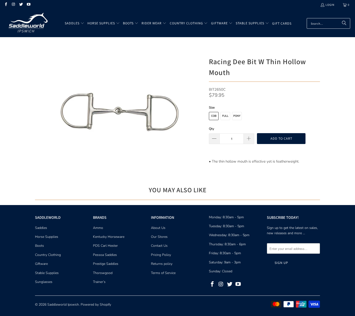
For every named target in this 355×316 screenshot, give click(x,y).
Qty (211, 129)
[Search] (344, 23)
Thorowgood (103, 273)
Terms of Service (163, 273)
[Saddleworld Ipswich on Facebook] (6, 5)
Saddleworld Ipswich (63, 304)
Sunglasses (43, 282)
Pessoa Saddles (105, 255)
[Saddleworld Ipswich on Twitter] (21, 5)
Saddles (41, 228)
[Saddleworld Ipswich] (27, 23)
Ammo (98, 228)
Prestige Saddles (105, 263)
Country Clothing (48, 255)
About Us (158, 228)
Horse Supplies (46, 236)
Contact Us (159, 245)
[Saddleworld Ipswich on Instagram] (13, 5)
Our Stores (159, 236)
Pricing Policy (161, 255)
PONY (237, 116)
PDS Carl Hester (105, 245)
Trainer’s (99, 282)
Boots (39, 245)
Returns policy (161, 263)
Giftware (41, 263)
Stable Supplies (47, 273)
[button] (74, 23)
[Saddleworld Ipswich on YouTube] (28, 5)
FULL (225, 116)
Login (330, 5)
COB (213, 116)
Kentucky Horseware (108, 236)
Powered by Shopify (96, 304)
